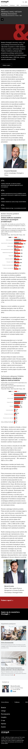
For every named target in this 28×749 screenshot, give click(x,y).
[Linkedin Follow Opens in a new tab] (11, 691)
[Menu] (26, 2)
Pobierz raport (6, 65)
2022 (18, 5)
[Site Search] (23, 2)
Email (14, 691)
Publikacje (12, 5)
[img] (2, 19)
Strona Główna (4, 5)
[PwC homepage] (4, 2)
